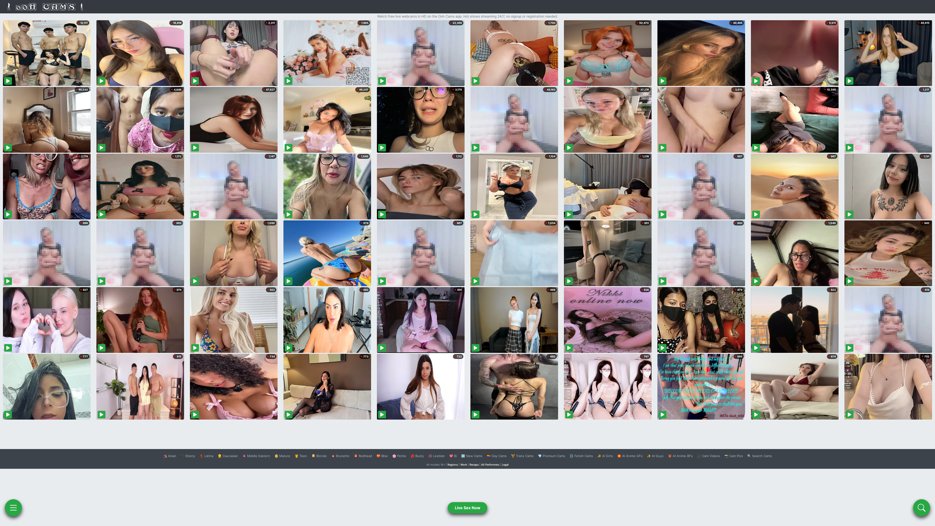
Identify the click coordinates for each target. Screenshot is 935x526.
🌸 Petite (399, 456)
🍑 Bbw (382, 456)
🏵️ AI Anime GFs (630, 456)
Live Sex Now (467, 507)
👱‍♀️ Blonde (319, 456)
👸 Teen (301, 456)
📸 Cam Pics (733, 456)
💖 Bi (453, 456)
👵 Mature (282, 456)
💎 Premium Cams (551, 456)
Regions (453, 464)
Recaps (474, 464)
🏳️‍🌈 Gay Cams (497, 456)
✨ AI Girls (605, 456)
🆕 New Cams (471, 456)
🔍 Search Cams (759, 456)
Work (463, 464)
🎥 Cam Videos (708, 456)
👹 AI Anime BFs (680, 456)
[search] (921, 507)
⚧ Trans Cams (522, 456)
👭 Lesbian (436, 456)
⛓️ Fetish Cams (581, 456)
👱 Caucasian (228, 456)
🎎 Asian (169, 456)
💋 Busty (417, 456)
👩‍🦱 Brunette (340, 456)
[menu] (13, 507)
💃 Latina (206, 456)
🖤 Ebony (188, 456)
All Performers (490, 464)
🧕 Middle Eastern (256, 456)
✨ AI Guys (655, 456)
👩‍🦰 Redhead (363, 456)
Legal (505, 464)
